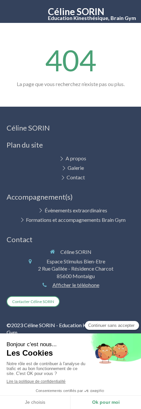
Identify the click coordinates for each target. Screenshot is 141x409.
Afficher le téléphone (75, 285)
